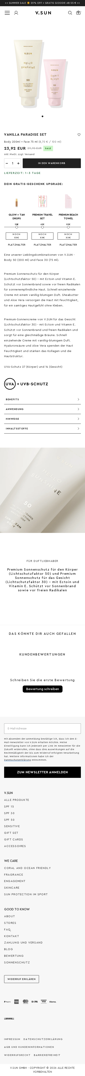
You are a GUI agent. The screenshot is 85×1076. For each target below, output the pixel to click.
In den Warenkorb (51, 163)
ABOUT (9, 916)
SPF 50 (9, 819)
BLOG (8, 949)
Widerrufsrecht (17, 1055)
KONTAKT (11, 936)
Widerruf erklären (21, 979)
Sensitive (12, 826)
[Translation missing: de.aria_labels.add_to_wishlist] (79, 135)
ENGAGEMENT (15, 881)
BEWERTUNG (14, 955)
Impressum (12, 1039)
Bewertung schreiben (42, 689)
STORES (10, 923)
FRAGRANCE (13, 874)
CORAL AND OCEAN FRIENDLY (27, 868)
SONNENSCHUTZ (17, 962)
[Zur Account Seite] (16, 12)
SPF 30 (9, 813)
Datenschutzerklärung (43, 1039)
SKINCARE (12, 887)
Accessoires (15, 846)
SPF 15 (9, 806)
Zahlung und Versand (23, 942)
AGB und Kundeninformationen (29, 1047)
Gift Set (11, 832)
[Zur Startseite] (43, 12)
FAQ (7, 929)
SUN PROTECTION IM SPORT (26, 894)
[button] (70, 12)
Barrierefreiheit (47, 1055)
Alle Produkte (16, 800)
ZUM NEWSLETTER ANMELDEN (42, 772)
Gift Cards (13, 839)
